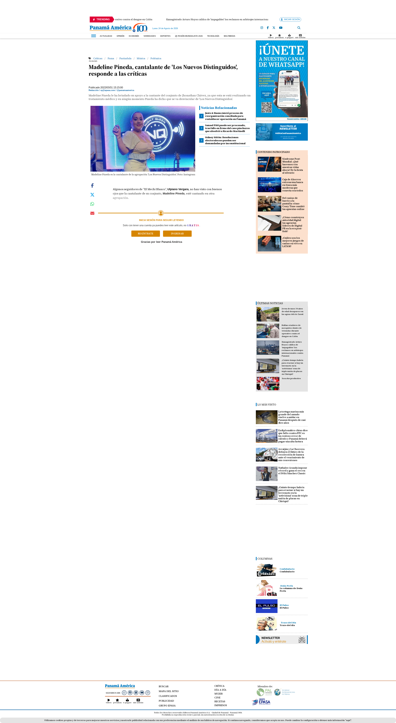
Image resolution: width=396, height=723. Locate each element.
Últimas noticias (270, 303)
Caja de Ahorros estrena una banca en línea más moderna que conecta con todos (292, 185)
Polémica (156, 58)
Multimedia (229, 36)
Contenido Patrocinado (273, 152)
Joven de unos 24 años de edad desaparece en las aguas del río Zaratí (292, 311)
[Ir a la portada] (110, 28)
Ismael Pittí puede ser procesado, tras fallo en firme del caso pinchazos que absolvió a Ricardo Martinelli (227, 128)
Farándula (125, 58)
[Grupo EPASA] (261, 704)
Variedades (150, 36)
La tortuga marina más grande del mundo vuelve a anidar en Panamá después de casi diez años (292, 417)
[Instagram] (261, 28)
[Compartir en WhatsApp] (92, 204)
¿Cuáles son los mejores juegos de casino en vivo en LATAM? (293, 242)
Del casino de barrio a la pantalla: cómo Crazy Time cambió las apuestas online (293, 203)
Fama (111, 58)
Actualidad (106, 36)
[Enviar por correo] (92, 214)
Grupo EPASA (167, 705)
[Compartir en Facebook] (92, 185)
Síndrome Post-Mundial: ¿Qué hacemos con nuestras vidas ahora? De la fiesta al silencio (292, 165)
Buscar (163, 686)
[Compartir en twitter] (92, 194)
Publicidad (166, 700)
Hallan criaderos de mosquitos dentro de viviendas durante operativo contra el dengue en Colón (291, 331)
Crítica (219, 686)
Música (141, 58)
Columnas (264, 559)
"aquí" (348, 720)
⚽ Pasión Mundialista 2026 (189, 36)
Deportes (165, 36)
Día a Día (220, 689)
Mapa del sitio (169, 691)
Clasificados (168, 696)
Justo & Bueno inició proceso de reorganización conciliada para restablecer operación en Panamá (225, 116)
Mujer (218, 693)
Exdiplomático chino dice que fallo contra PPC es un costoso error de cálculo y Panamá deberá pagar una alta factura (293, 436)
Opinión (120, 36)
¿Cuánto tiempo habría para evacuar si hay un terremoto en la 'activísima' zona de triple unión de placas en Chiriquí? (293, 494)
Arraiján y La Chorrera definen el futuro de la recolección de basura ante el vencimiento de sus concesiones (291, 454)
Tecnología (213, 36)
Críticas (98, 58)
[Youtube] (280, 28)
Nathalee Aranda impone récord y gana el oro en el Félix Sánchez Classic (292, 470)
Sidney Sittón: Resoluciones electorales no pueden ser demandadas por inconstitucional (225, 140)
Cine (217, 697)
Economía (134, 36)
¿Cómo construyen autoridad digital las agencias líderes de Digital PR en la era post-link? (293, 224)
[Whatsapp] (124, 692)
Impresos (220, 705)
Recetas (219, 701)
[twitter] (273, 28)
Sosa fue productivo (291, 378)
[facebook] (268, 28)
